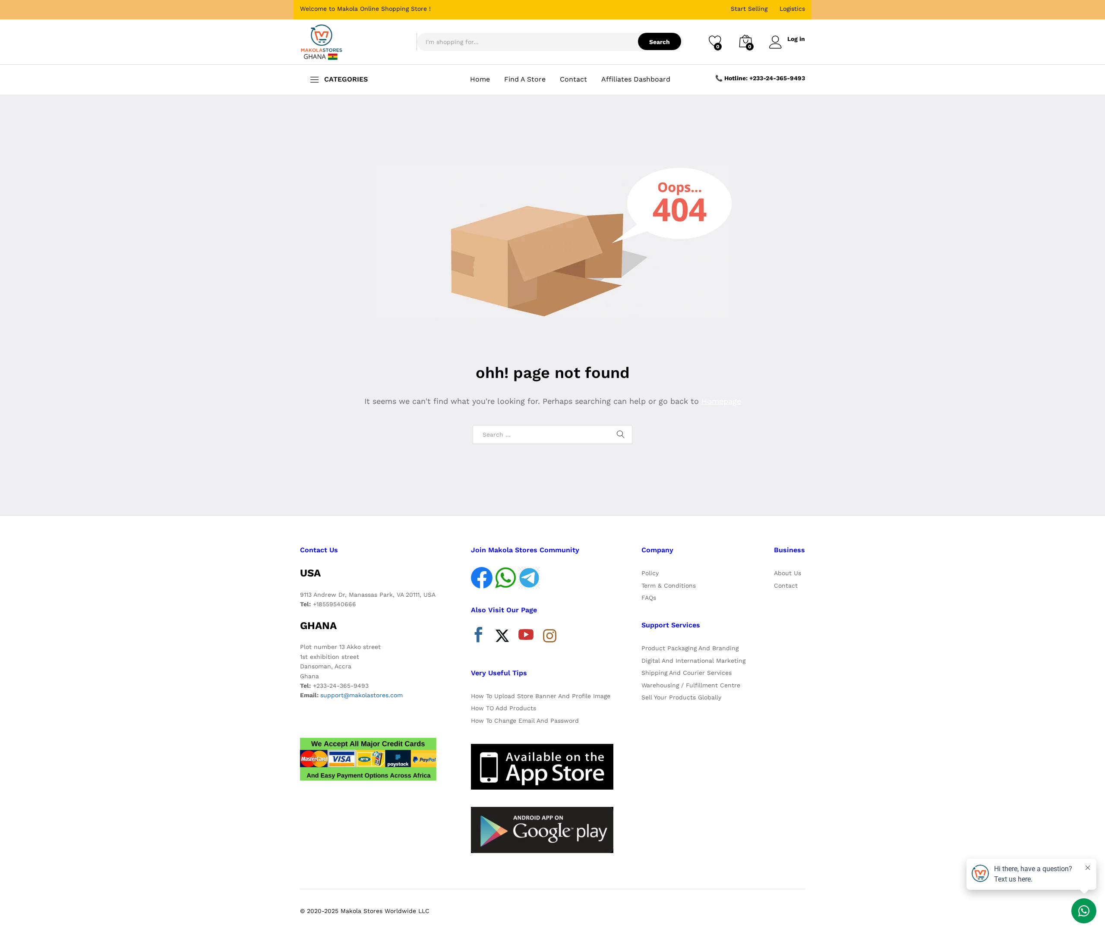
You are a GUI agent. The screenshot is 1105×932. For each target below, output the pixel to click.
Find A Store (525, 79)
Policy (650, 573)
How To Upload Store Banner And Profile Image (540, 696)
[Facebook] (478, 637)
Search (659, 41)
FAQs (648, 597)
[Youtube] (526, 637)
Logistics (792, 8)
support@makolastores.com (361, 695)
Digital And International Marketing (693, 660)
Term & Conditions (668, 585)
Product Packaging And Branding (690, 648)
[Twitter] (502, 637)
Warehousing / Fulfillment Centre (690, 685)
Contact (573, 79)
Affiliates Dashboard (635, 79)
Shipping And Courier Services (686, 672)
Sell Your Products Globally (681, 697)
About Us (787, 573)
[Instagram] (550, 636)
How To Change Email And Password (525, 720)
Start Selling (749, 8)
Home (480, 79)
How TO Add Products (503, 708)
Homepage (721, 401)
